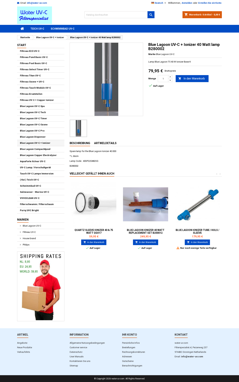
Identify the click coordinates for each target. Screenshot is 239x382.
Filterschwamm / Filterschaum (37, 204)
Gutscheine (127, 361)
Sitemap (74, 365)
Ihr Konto (129, 334)
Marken (23, 219)
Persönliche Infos (131, 343)
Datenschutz (76, 352)
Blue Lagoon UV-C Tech (33, 112)
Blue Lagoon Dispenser (33, 137)
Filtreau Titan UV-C (30, 75)
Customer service (78, 347)
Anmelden (187, 3)
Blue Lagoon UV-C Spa (32, 106)
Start (21, 45)
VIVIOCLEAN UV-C (30, 198)
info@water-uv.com (37, 3)
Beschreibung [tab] (80, 143)
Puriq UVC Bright (29, 210)
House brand (29, 238)
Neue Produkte (24, 347)
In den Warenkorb (191, 78)
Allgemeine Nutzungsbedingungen (87, 343)
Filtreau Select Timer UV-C (34, 69)
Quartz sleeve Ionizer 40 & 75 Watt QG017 (94, 231)
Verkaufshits (23, 352)
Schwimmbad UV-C (63, 28)
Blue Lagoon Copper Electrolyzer (38, 155)
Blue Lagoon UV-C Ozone (34, 124)
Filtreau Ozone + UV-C (32, 81)
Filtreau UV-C (29, 232)
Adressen (127, 356)
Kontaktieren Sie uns (80, 361)
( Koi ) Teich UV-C (29, 179)
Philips (25, 244)
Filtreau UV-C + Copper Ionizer (37, 100)
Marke (152, 54)
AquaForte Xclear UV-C (32, 161)
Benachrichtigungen (132, 365)
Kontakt (181, 334)
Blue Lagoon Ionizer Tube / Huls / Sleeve (197, 231)
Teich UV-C (37, 28)
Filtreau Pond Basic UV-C (34, 57)
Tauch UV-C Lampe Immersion (37, 173)
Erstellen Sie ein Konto (210, 3)
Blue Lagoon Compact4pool (35, 149)
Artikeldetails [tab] (105, 143)
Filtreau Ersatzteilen (31, 94)
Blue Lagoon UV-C (31, 225)
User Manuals (76, 356)
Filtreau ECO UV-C (30, 51)
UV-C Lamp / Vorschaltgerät (35, 167)
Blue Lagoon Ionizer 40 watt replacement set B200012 (145, 231)
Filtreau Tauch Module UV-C (35, 87)
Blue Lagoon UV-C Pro (32, 130)
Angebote (22, 343)
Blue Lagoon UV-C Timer (33, 118)
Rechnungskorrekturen (133, 352)
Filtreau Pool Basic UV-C (33, 63)
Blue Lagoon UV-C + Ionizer (35, 143)
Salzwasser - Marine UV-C (34, 192)
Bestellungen (128, 347)
